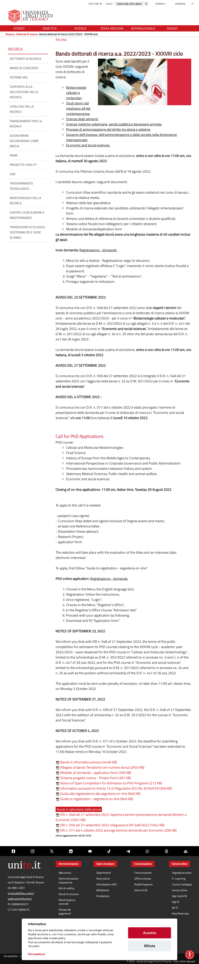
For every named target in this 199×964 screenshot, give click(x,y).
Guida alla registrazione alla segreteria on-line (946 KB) (100, 793)
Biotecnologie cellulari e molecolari (76, 93)
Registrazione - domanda (98, 250)
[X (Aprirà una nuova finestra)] (51, 851)
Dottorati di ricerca (26, 34)
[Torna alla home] (31, 16)
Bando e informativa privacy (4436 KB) (88, 762)
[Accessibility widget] (189, 954)
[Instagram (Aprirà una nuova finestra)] (32, 851)
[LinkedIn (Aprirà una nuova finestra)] (70, 851)
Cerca (109, 4)
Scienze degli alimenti (82, 119)
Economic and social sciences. (88, 145)
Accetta (149, 933)
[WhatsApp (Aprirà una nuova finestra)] (147, 851)
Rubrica (160, 4)
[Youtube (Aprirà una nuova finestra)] (90, 851)
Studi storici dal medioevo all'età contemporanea (78, 108)
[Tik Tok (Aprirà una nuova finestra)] (109, 851)
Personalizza (36, 954)
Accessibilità (10, 956)
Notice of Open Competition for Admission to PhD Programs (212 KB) (110, 783)
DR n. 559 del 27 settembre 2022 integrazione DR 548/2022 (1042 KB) (111, 825)
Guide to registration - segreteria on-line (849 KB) (96, 798)
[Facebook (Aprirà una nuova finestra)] (13, 851)
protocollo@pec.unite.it (21, 893)
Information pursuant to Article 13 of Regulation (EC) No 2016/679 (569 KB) (115, 788)
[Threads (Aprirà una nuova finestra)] (166, 851)
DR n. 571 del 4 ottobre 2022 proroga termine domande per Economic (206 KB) (118, 830)
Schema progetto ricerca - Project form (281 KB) (95, 777)
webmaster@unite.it (20, 899)
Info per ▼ (95, 4)
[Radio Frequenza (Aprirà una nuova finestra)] (185, 851)
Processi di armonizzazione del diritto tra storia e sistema (108, 129)
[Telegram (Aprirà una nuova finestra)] (128, 851)
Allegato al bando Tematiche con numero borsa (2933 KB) (101, 767)
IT (193, 4)
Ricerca (10, 34)
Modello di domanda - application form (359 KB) (95, 772)
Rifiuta (149, 946)
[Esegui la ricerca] (146, 4)
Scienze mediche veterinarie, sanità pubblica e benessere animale (113, 124)
